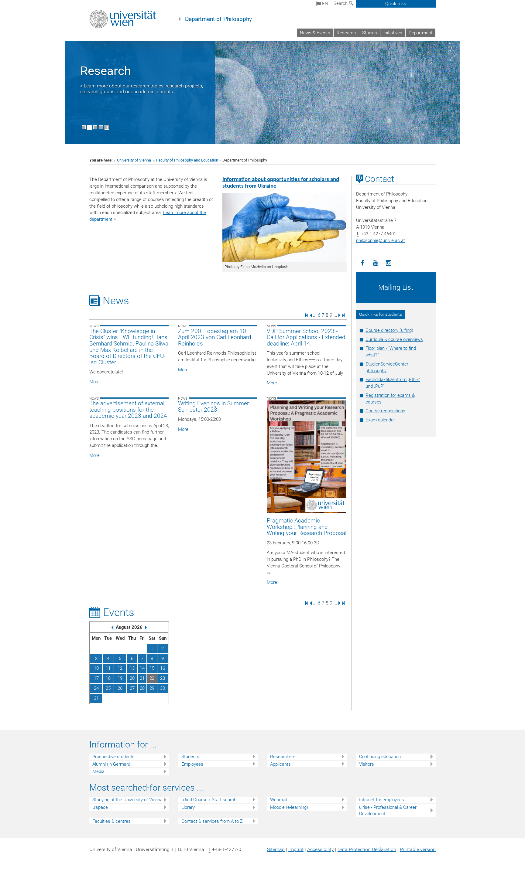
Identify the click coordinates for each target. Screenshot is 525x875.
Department (420, 33)
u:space (100, 807)
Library (188, 807)
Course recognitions (385, 411)
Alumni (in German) (111, 764)
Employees (192, 764)
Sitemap (276, 849)
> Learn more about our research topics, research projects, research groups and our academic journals (141, 88)
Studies (369, 33)
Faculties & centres (111, 821)
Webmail (278, 799)
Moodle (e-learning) (289, 807)
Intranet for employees (381, 799)
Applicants (280, 764)
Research (346, 33)
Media (98, 771)
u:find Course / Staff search (208, 799)
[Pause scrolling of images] (107, 127)
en (324, 3)
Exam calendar (380, 420)
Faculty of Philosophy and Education (187, 160)
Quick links (395, 3)
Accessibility (320, 849)
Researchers (283, 756)
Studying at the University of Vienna (127, 799)
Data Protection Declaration (367, 849)
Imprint (296, 849)
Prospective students (113, 756)
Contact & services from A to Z (212, 821)
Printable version (418, 849)
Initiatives (392, 33)
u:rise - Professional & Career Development (388, 810)
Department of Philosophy (218, 19)
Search (341, 3)
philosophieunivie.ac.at (380, 240)
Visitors (366, 764)
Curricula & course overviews (394, 339)
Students (190, 756)
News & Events (315, 33)
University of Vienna (134, 160)
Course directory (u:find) (389, 330)
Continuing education (380, 756)
